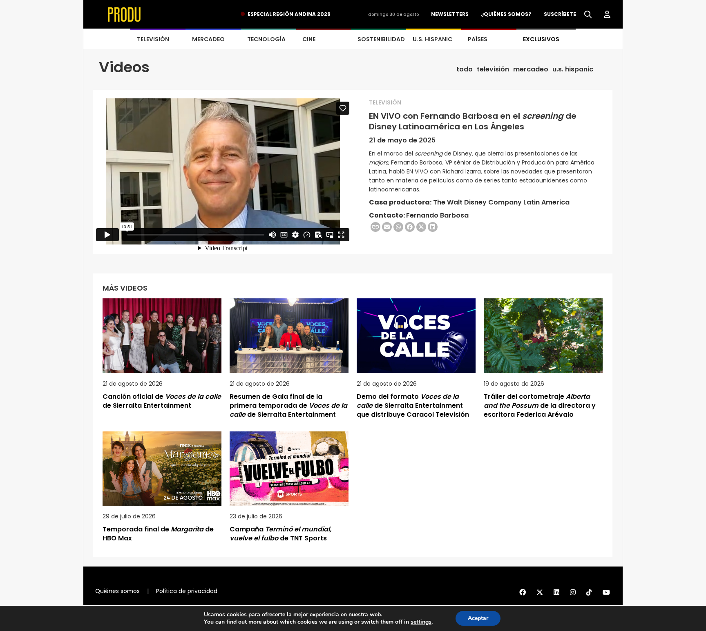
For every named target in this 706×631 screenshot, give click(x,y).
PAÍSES (477, 39)
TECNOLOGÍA (266, 39)
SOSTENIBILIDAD (381, 39)
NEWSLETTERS (450, 14)
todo (464, 69)
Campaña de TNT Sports (280, 533)
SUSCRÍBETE (560, 14)
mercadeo (530, 69)
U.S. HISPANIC (432, 39)
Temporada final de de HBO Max (158, 533)
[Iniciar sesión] (607, 15)
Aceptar (478, 618)
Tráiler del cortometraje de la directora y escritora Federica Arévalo (540, 405)
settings (421, 622)
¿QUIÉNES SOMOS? (506, 14)
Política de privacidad (186, 591)
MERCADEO (208, 39)
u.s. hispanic (572, 69)
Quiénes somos (117, 591)
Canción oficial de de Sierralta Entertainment (162, 401)
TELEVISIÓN (153, 39)
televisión (493, 69)
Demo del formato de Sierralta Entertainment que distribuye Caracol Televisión (413, 405)
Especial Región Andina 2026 (289, 14)
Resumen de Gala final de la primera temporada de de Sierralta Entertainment (288, 405)
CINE (308, 39)
